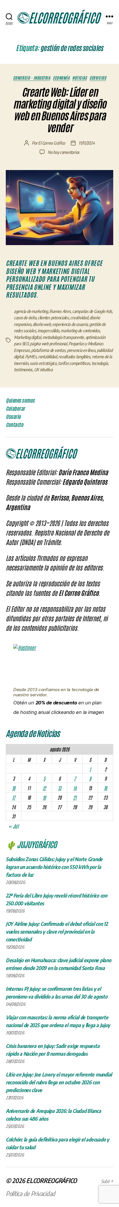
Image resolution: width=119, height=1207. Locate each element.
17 (13, 797)
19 (44, 797)
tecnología (100, 363)
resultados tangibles (74, 356)
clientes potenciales (53, 317)
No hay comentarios (63, 152)
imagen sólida (48, 330)
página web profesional (48, 343)
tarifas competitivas (74, 363)
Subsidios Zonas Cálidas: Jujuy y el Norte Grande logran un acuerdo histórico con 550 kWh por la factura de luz (54, 867)
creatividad (79, 317)
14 (75, 788)
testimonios (23, 369)
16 (105, 788)
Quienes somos (20, 400)
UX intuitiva (43, 369)
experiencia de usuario (70, 324)
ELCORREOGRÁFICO (51, 1180)
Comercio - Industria (31, 77)
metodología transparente (63, 337)
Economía (61, 77)
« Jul (13, 825)
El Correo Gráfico (51, 142)
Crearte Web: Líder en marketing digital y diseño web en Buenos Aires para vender (59, 110)
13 (59, 788)
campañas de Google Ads (92, 311)
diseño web (42, 324)
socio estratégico (43, 363)
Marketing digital (27, 337)
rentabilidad (47, 356)
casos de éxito (25, 317)
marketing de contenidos (80, 330)
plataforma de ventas (48, 350)
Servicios (98, 77)
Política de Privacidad (30, 1193)
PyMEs (31, 356)
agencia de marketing (31, 311)
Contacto (14, 424)
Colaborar (15, 408)
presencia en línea (81, 350)
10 (13, 788)
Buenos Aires (59, 311)
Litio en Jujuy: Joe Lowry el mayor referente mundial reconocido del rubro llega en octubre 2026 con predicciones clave (59, 1082)
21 (75, 797)
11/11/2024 (86, 142)
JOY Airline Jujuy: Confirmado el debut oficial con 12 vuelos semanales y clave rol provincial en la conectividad (57, 931)
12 (44, 788)
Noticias (79, 77)
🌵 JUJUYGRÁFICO (31, 844)
